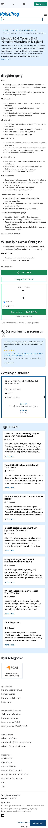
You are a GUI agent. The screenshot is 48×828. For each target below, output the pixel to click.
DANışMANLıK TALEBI (24, 279)
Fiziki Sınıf (10, 306)
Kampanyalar (8, 694)
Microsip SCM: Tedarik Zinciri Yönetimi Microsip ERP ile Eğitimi (25, 33)
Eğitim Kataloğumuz (11, 690)
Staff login (24, 827)
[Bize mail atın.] (24, 4)
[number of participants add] (24, 298)
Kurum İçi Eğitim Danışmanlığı (16, 742)
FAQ (3, 782)
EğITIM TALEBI (24, 272)
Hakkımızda (7, 758)
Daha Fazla (6, 59)
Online (9, 301)
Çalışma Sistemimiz (11, 714)
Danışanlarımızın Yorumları (15, 774)
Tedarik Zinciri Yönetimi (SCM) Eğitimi (24, 30)
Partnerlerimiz (8, 766)
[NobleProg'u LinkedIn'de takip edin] (2, 815)
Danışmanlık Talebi (11, 722)
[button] (44, 397)
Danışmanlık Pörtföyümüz (14, 726)
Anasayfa (6, 30)
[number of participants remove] (24, 290)
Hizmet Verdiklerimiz (12, 770)
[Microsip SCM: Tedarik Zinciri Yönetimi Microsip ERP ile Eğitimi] (11, 14)
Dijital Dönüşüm (9, 738)
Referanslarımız (9, 718)
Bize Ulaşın (37, 823)
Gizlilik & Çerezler (24, 822)
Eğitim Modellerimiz (11, 698)
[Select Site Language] (2, 4)
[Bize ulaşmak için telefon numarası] (14, 4)
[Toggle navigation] (45, 14)
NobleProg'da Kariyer (12, 778)
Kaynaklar (6, 702)
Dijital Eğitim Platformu (13, 746)
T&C (3, 786)
